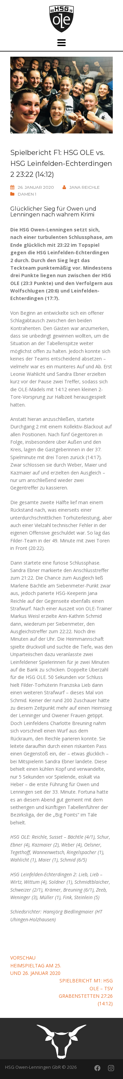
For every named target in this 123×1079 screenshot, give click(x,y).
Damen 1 (27, 194)
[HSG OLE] (61, 18)
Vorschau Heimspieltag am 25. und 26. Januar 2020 (35, 965)
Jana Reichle (84, 187)
